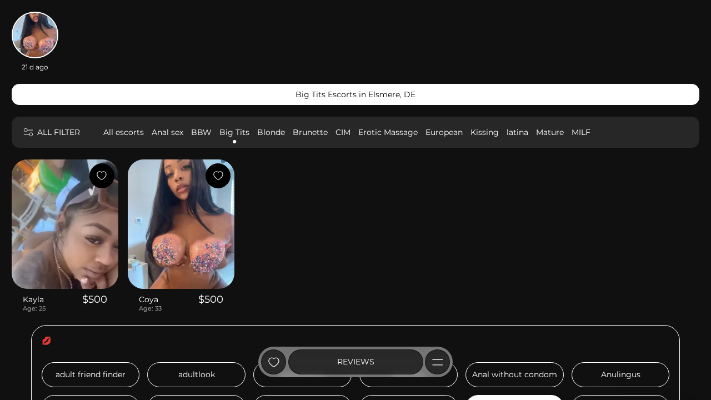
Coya (148, 299)
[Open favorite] (273, 361)
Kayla (33, 299)
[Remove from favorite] (101, 175)
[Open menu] (437, 361)
